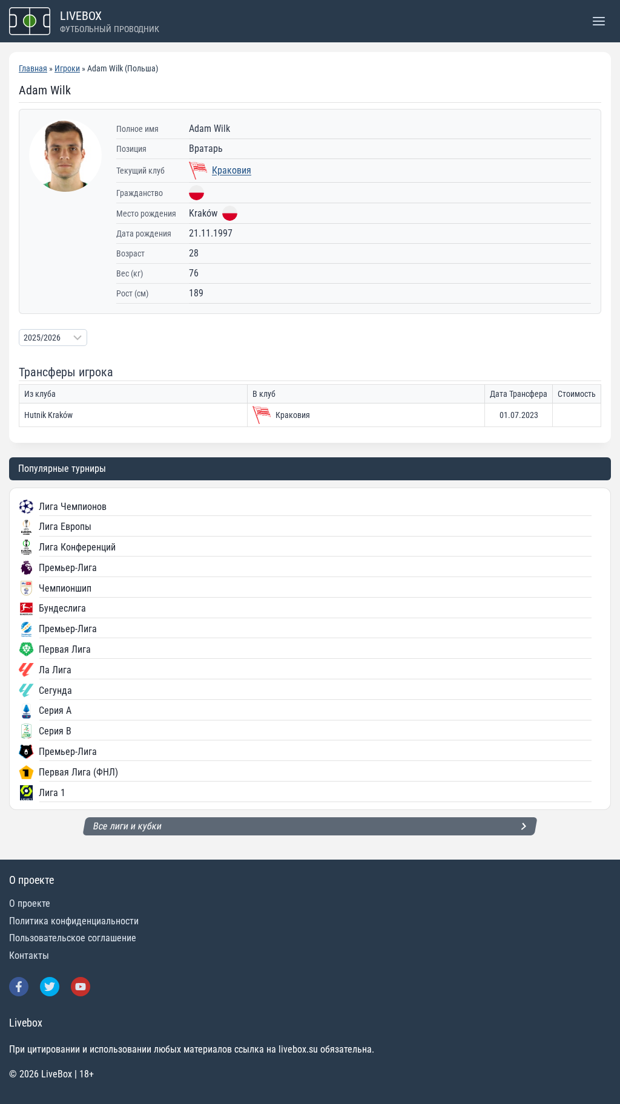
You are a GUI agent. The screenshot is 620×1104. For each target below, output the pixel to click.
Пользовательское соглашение (72, 938)
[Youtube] (80, 986)
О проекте (29, 903)
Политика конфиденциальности (74, 921)
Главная (33, 68)
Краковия (231, 170)
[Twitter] (49, 986)
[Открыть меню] (598, 20)
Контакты (29, 955)
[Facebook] (18, 986)
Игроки (67, 68)
